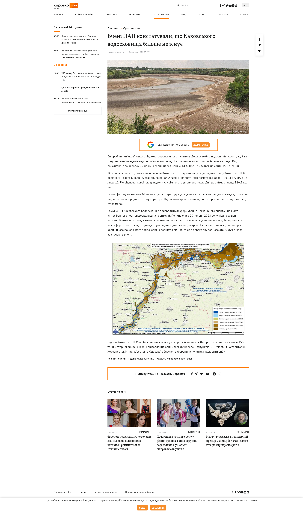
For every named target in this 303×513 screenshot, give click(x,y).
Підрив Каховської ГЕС (141, 358)
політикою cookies (246, 501)
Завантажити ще (78, 111)
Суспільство (161, 14)
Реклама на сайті (62, 492)
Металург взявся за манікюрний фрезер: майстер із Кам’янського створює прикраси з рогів (227, 441)
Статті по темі (116, 391)
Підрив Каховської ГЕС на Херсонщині (133, 342)
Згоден (142, 508)
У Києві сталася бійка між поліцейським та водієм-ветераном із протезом (81, 102)
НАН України (230, 166)
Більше (244, 14)
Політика (111, 14)
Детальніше (158, 508)
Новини (58, 14)
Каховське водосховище (171, 358)
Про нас (83, 492)
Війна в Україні (84, 14)
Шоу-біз (223, 14)
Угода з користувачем (106, 492)
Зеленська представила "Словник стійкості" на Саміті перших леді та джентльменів (80, 39)
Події (184, 14)
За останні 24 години (68, 27)
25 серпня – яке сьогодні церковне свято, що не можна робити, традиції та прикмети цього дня (81, 54)
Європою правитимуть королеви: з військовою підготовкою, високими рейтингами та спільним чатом (129, 443)
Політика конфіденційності (139, 492)
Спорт (203, 14)
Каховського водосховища (192, 161)
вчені (190, 358)
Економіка (135, 14)
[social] (220, 5)
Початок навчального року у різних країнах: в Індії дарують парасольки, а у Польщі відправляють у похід (177, 443)
